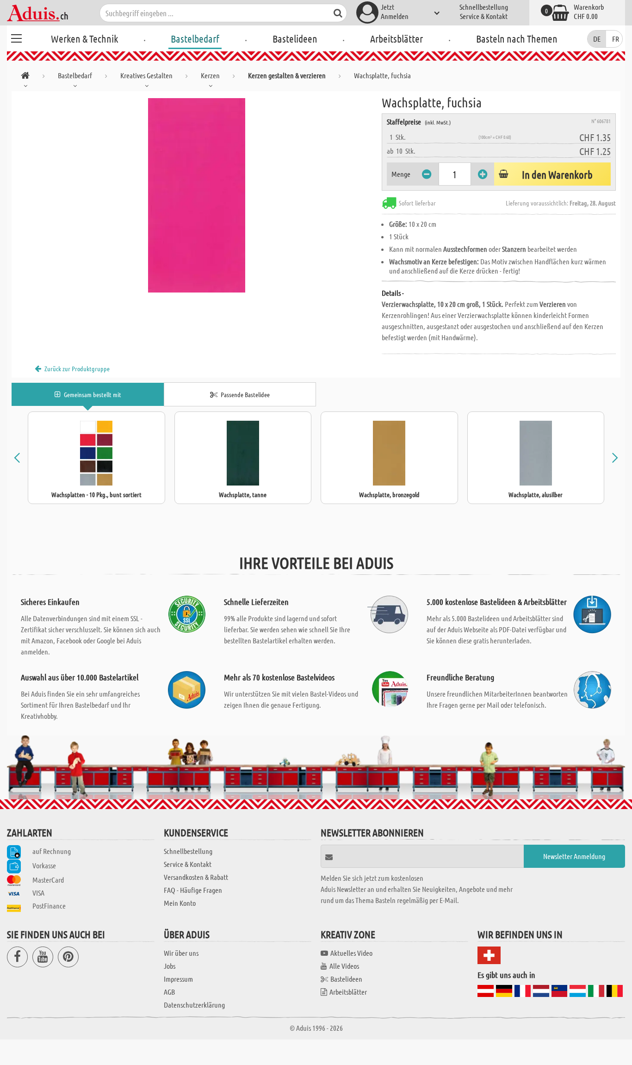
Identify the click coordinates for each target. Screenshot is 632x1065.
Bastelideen (295, 38)
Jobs (169, 965)
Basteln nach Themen (517, 38)
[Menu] (16, 37)
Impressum (178, 978)
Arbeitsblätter (396, 38)
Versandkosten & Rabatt (196, 876)
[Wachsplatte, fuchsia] (196, 195)
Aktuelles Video (351, 952)
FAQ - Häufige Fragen (193, 889)
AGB (169, 991)
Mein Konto (180, 902)
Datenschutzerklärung (194, 1004)
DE (597, 38)
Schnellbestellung (483, 6)
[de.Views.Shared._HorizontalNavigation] (25, 77)
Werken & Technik (84, 38)
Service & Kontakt (484, 16)
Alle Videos (344, 965)
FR (615, 38)
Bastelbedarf (195, 38)
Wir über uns (181, 952)
